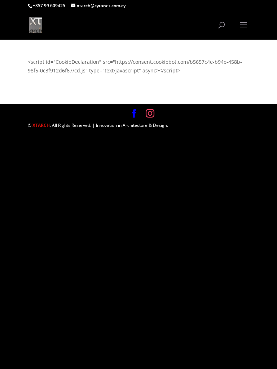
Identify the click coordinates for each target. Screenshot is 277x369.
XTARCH (41, 125)
